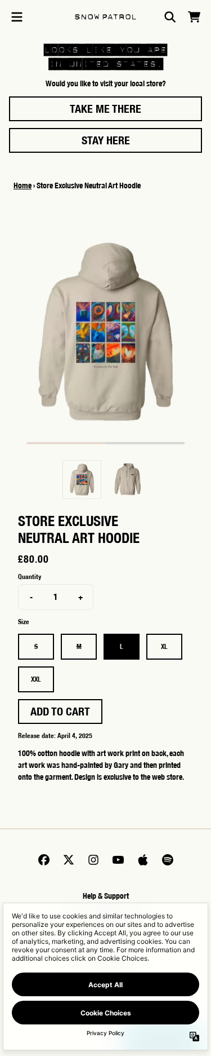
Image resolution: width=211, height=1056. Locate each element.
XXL (36, 679)
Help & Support (106, 895)
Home (23, 185)
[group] (81, 479)
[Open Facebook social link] (44, 859)
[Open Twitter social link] (68, 859)
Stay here (106, 140)
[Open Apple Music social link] (143, 859)
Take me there (105, 108)
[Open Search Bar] (169, 17)
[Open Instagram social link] (93, 859)
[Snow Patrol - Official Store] (105, 17)
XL (164, 646)
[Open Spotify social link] (167, 859)
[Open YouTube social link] (118, 859)
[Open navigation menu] (17, 17)
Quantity (29, 576)
